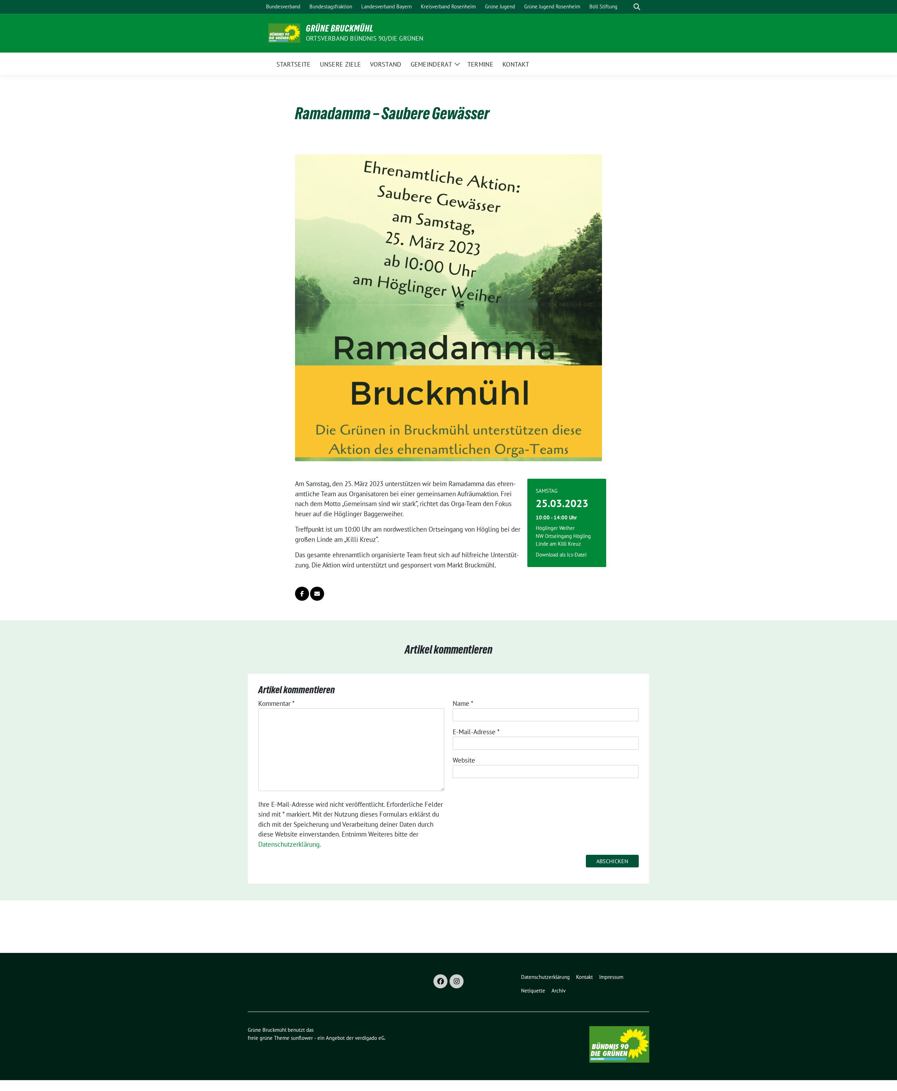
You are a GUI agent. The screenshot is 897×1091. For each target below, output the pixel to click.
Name (463, 703)
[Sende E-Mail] (317, 594)
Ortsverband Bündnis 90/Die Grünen (365, 38)
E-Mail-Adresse (476, 732)
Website (464, 760)
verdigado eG (369, 1038)
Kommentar (276, 703)
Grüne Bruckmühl (340, 28)
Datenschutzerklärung (289, 844)
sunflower (302, 1038)
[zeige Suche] (637, 7)
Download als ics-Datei (561, 554)
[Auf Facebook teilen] (302, 594)
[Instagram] (457, 981)
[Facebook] (440, 981)
